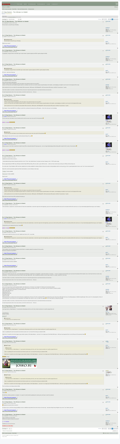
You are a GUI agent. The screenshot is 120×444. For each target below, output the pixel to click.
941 (108, 29)
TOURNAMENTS (41, 4)
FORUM (116, 3)
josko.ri (107, 345)
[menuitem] (9, 7)
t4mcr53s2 (107, 84)
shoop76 (107, 370)
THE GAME (19, 4)
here (65, 166)
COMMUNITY (55, 4)
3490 (108, 312)
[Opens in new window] (4, 316)
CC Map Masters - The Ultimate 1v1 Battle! (15, 12)
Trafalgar (4, 171)
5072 (108, 346)
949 (108, 86)
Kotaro (5, 307)
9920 (108, 135)
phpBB (7, 435)
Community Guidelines (12, 17)
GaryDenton (108, 27)
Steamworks (4, 173)
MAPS (25, 4)
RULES (117, 4)
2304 (108, 123)
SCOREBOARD (32, 4)
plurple (5, 116)
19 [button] (108, 19)
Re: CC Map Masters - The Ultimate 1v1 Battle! (15, 21)
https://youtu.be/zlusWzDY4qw (9, 47)
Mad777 (107, 41)
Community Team (9, 13)
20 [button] (110, 19)
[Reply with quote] (103, 21)
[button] (103, 19)
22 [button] (114, 19)
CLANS (48, 4)
